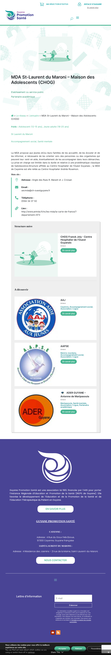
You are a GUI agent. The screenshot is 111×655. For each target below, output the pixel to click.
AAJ (63, 300)
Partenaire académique (23, 96)
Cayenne (65, 307)
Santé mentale (79, 403)
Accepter (62, 648)
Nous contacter (55, 560)
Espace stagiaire (93, 4)
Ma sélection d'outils (57, 4)
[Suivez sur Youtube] (53, 632)
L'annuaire (34, 115)
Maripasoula (66, 403)
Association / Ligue (69, 309)
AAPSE (65, 346)
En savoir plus (68, 250)
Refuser (78, 648)
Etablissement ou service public (27, 92)
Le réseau (21, 115)
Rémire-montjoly (68, 353)
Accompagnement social (81, 307)
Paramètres (96, 648)
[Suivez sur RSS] (58, 632)
